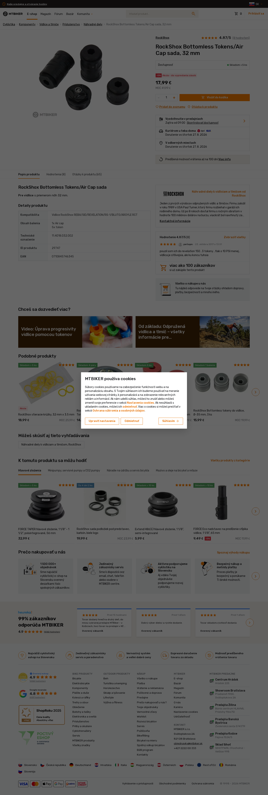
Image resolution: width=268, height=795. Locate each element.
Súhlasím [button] (170, 421)
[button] (130, 406)
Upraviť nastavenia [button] (102, 421)
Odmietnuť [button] (132, 421)
